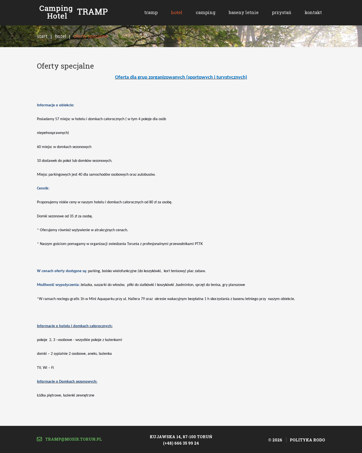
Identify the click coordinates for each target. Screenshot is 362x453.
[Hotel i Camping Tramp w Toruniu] (72, 12)
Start (42, 36)
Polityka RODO (307, 439)
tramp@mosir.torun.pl (73, 439)
